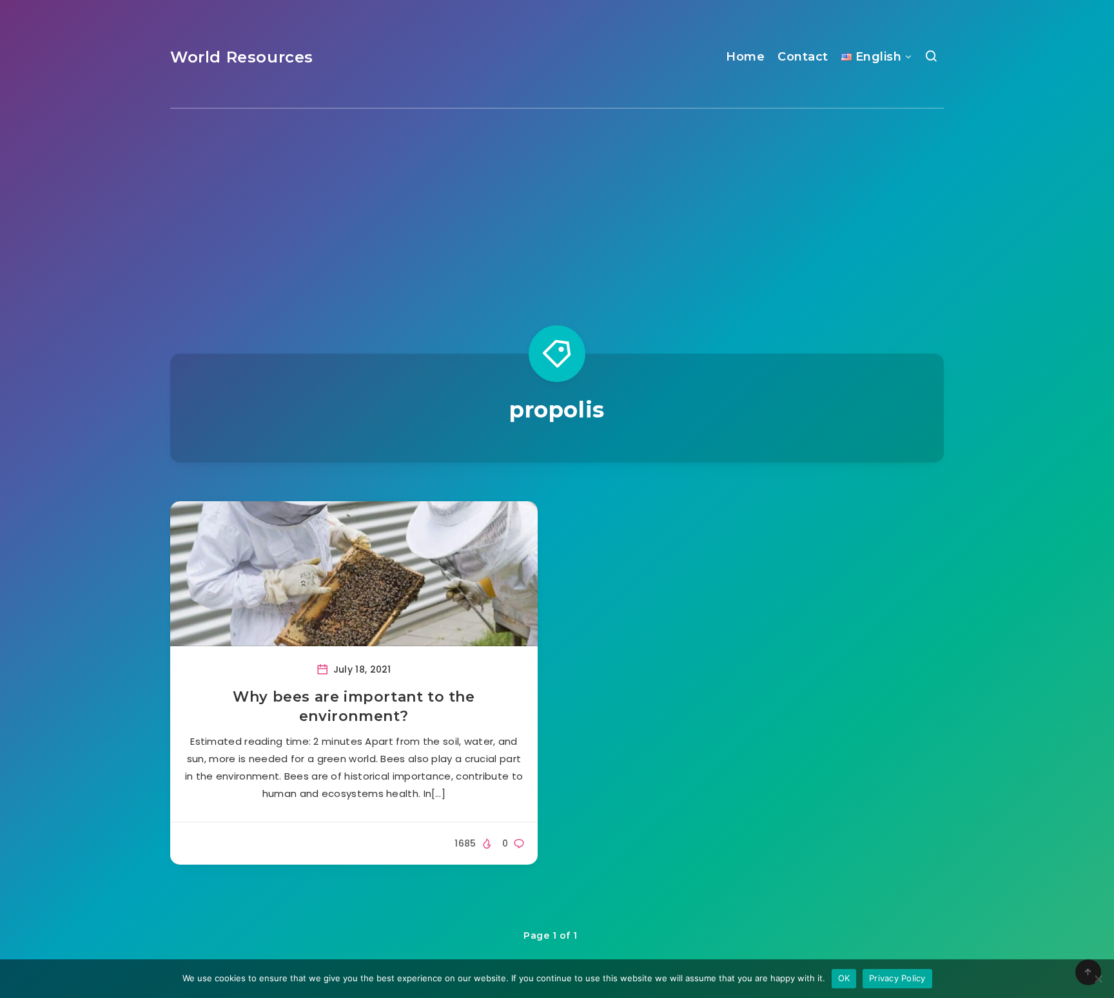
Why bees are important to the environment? (353, 706)
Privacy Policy (897, 978)
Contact (802, 57)
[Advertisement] (557, 205)
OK (844, 978)
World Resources (241, 57)
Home (745, 57)
